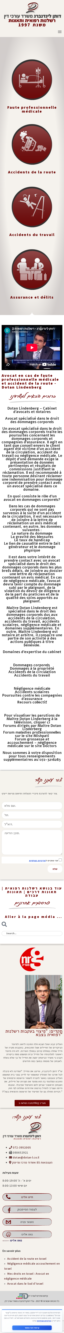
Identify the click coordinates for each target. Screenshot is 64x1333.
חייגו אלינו (27, 1197)
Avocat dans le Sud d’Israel (25, 1283)
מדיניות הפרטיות (37, 860)
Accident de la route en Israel (26, 1258)
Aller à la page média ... (33, 916)
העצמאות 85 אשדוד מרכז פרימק (32, 1162)
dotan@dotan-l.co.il (25, 1157)
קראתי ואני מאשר (32, 1327)
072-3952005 (21, 1147)
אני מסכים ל (44, 860)
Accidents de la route (32, 172)
